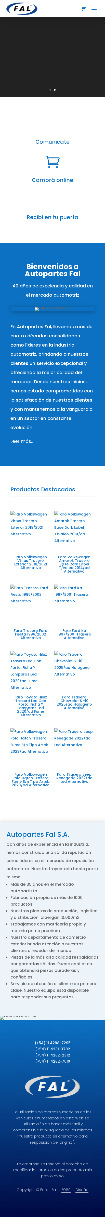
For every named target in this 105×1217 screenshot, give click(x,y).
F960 (66, 1189)
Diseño (81, 1189)
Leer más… (21, 441)
